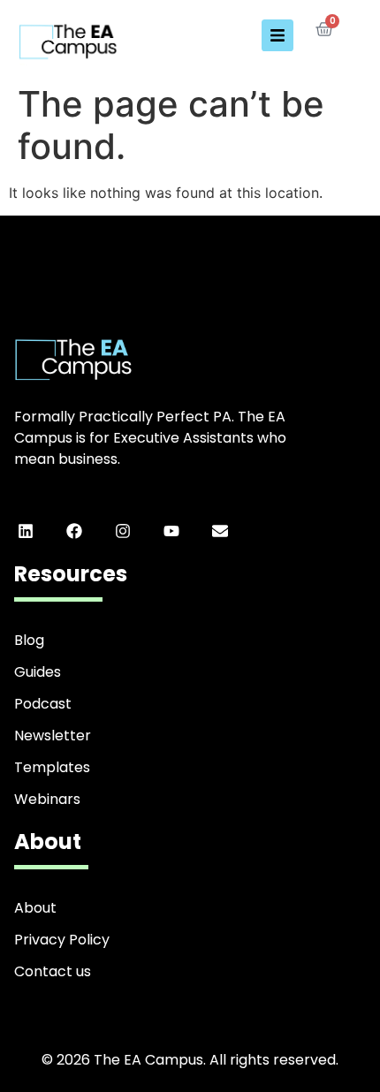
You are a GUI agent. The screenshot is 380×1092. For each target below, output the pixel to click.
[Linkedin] (25, 531)
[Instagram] (122, 531)
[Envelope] (220, 531)
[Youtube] (172, 531)
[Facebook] (74, 531)
